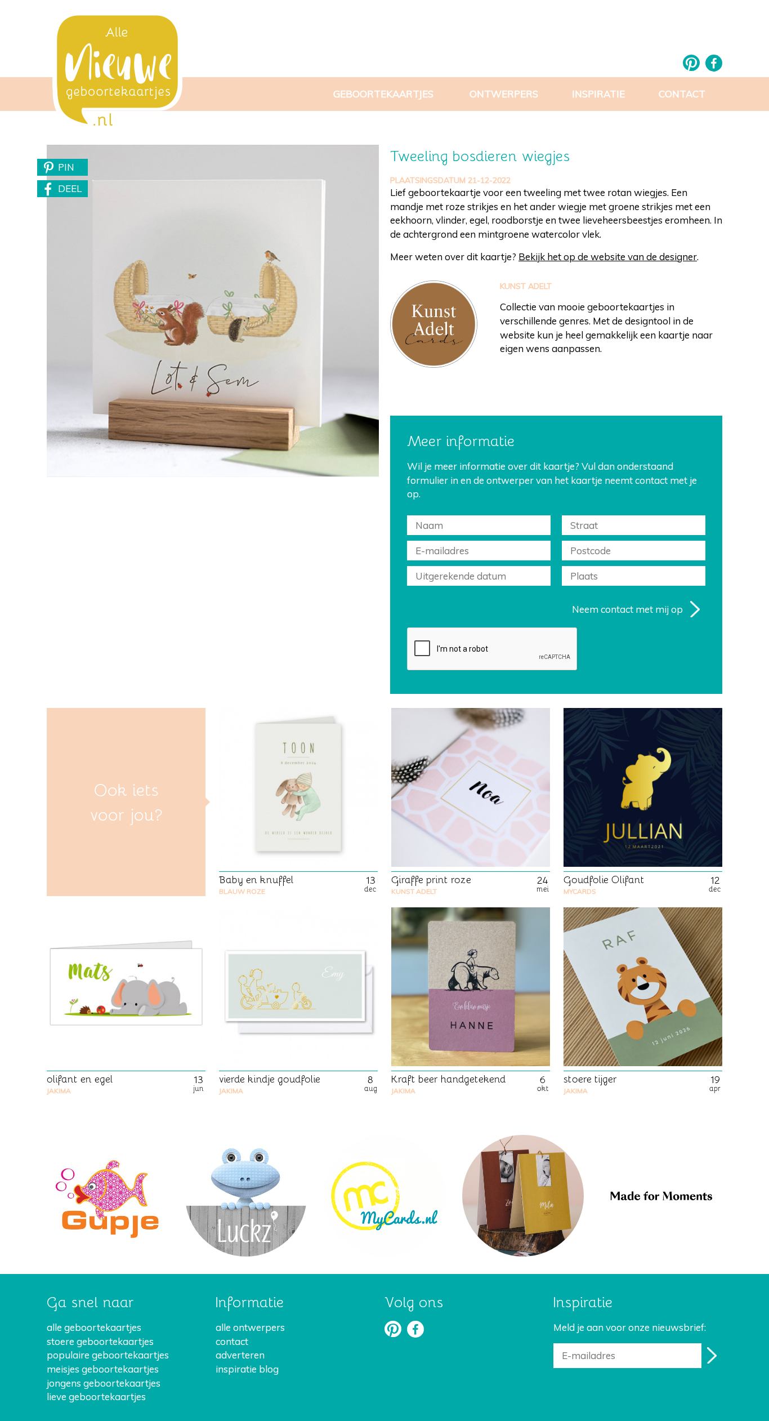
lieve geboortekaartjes (96, 1396)
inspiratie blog (247, 1369)
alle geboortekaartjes (94, 1327)
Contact (682, 94)
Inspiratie (598, 94)
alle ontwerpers (250, 1327)
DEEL (70, 188)
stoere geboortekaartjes (100, 1341)
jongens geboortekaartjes (103, 1383)
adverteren (240, 1355)
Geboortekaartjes (383, 94)
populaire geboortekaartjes (108, 1355)
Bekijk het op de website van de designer (607, 256)
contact (232, 1341)
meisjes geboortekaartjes (103, 1369)
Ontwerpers (504, 94)
